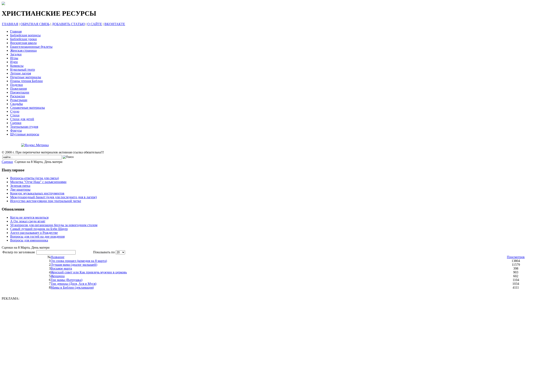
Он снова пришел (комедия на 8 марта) (79, 261)
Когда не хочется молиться (29, 217)
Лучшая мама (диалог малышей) (74, 264)
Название (57, 257)
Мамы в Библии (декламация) (72, 287)
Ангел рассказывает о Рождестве (34, 232)
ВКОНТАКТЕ (114, 24)
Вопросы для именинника (29, 240)
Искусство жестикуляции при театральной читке (45, 201)
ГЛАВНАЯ (10, 24)
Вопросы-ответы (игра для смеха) (34, 178)
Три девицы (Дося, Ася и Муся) (73, 283)
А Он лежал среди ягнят (27, 221)
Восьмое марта (61, 268)
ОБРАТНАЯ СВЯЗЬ (35, 24)
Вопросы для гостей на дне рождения (37, 236)
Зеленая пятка (20, 185)
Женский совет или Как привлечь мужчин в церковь (89, 272)
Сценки (7, 162)
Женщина (58, 276)
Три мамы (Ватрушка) (66, 280)
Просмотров (516, 257)
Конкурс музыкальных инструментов (37, 193)
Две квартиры (20, 189)
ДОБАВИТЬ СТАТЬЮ (68, 24)
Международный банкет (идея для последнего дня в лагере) (53, 197)
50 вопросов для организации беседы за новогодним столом (53, 225)
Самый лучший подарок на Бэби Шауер (39, 229)
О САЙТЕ (94, 24)
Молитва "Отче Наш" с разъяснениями (38, 182)
